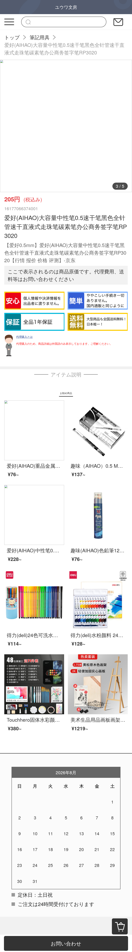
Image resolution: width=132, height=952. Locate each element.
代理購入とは (24, 337)
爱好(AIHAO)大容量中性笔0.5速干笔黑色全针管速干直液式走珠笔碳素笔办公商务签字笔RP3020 (64, 48)
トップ (12, 37)
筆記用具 (40, 37)
